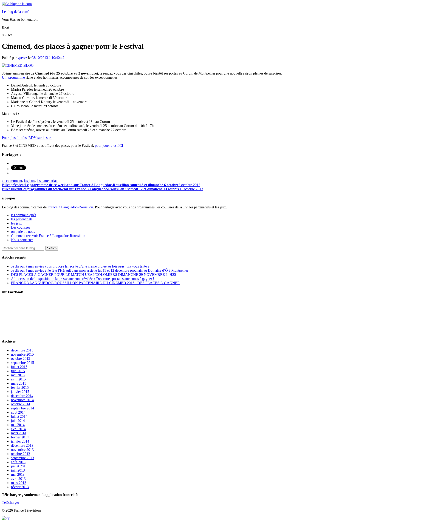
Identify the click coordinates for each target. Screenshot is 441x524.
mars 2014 (18, 433)
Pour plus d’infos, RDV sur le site (27, 138)
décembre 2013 (22, 445)
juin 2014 (18, 421)
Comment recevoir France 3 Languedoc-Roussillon (48, 236)
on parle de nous (23, 231)
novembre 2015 (22, 354)
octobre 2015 (20, 358)
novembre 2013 (22, 450)
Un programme (13, 77)
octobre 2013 (20, 454)
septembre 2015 (22, 363)
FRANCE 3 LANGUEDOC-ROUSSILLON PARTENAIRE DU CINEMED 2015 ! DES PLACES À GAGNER (95, 283)
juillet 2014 (19, 416)
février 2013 (20, 487)
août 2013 (18, 462)
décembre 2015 (22, 350)
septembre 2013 (22, 458)
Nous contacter (22, 240)
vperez (22, 58)
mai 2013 (18, 474)
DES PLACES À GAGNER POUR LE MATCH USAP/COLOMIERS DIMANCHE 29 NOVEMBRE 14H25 (93, 274)
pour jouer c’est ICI (109, 145)
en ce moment (12, 181)
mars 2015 (18, 383)
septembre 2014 (22, 408)
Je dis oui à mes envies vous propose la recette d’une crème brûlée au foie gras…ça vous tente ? (80, 266)
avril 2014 (18, 429)
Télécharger (10, 502)
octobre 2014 (20, 404)
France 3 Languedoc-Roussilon (70, 207)
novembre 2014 (22, 400)
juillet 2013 (19, 466)
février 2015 (20, 387)
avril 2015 (18, 379)
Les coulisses (20, 227)
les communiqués (23, 215)
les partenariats (47, 181)
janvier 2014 (20, 441)
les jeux (29, 181)
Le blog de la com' (15, 12)
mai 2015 (18, 375)
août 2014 (18, 412)
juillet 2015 (19, 367)
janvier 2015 (20, 392)
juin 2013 (18, 470)
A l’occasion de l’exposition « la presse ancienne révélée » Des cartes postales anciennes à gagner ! (82, 279)
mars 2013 (18, 483)
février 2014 (20, 437)
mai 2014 (18, 425)
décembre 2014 (22, 396)
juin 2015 (18, 371)
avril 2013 (18, 479)
